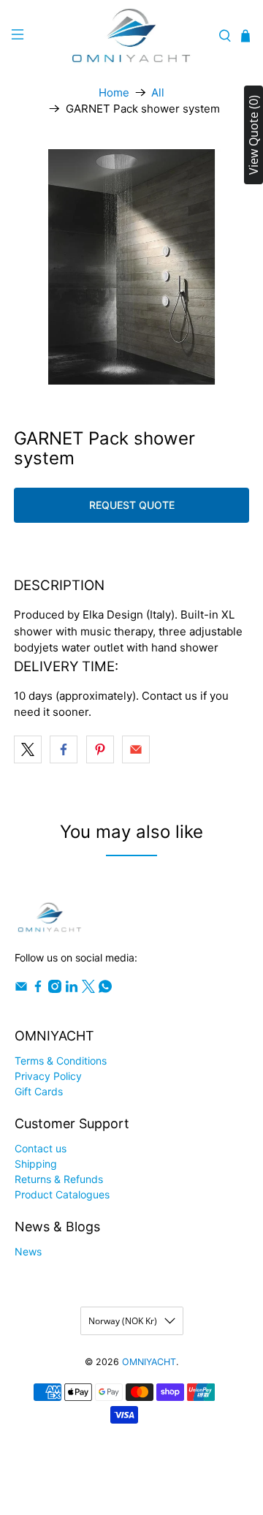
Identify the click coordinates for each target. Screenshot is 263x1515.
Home (114, 92)
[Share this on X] (28, 749)
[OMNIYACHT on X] (88, 989)
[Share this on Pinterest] (100, 749)
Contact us (40, 1148)
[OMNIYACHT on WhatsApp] (105, 989)
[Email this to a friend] (136, 749)
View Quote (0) (253, 135)
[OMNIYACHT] (131, 36)
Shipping (36, 1163)
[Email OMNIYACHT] (21, 989)
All (157, 92)
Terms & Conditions (61, 1060)
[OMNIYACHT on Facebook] (38, 989)
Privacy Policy (48, 1076)
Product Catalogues (62, 1194)
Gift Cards (39, 1091)
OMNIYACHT (149, 1361)
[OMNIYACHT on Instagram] (54, 989)
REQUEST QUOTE (132, 505)
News (28, 1251)
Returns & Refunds (59, 1179)
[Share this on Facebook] (63, 749)
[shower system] (131, 267)
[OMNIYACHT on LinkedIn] (71, 989)
